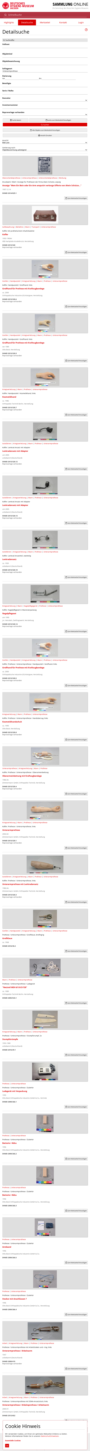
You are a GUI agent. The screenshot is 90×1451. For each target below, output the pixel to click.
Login (81, 22)
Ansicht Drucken (46, 135)
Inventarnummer (10, 105)
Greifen (5, 281)
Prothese (47, 281)
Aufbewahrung (8, 227)
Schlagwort (7, 68)
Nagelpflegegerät (30, 606)
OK (7, 1446)
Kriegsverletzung (29, 281)
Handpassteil (15, 281)
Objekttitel (7, 54)
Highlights (9, 22)
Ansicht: (5, 140)
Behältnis (19, 227)
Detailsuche (27, 22)
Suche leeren (16, 120)
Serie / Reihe (7, 90)
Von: (3, 78)
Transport (35, 227)
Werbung (62, 178)
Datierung (6, 76)
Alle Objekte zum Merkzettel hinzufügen (46, 130)
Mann (27, 227)
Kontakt (63, 22)
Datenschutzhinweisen (50, 1436)
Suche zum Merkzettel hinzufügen (59, 120)
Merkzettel (45, 22)
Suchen (46, 124)
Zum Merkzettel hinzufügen (77, 198)
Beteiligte (6, 83)
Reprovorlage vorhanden (13, 112)
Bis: (40, 78)
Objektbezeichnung (11, 61)
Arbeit (4, 1343)
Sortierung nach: (8, 148)
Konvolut (6, 98)
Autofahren (6, 443)
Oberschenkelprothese (11, 178)
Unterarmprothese (29, 178)
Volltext (5, 44)
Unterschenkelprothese (48, 178)
